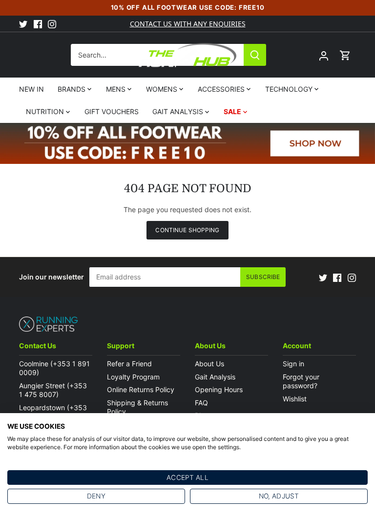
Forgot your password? (301, 381)
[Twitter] (23, 24)
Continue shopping (187, 230)
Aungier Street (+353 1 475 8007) (53, 389)
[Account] (323, 54)
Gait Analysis (215, 377)
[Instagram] (52, 24)
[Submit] (255, 55)
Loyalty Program (133, 377)
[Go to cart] (345, 54)
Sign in (293, 363)
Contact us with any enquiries (188, 23)
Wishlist (295, 399)
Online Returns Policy (140, 389)
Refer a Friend (129, 363)
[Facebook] (38, 24)
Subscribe (263, 276)
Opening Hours (219, 389)
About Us (209, 363)
